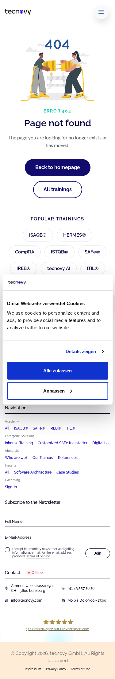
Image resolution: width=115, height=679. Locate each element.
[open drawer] (101, 12)
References (68, 458)
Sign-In (11, 487)
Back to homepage (57, 167)
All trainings (58, 189)
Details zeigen (81, 351)
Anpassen (54, 390)
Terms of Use (80, 669)
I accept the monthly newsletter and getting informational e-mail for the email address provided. (43, 552)
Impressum (33, 669)
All (7, 428)
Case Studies (67, 472)
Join (97, 553)
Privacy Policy (56, 669)
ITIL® (93, 268)
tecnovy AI (58, 268)
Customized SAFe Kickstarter (62, 443)
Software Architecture (33, 472)
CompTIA (24, 252)
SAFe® (92, 252)
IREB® (24, 268)
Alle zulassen (57, 370)
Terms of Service (38, 556)
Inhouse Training (19, 443)
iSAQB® (38, 235)
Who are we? (16, 458)
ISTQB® (59, 252)
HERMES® (74, 235)
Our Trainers (43, 458)
